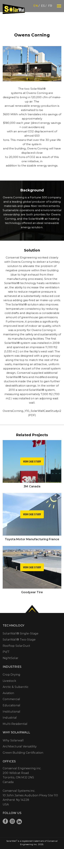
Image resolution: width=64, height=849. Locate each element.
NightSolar (10, 658)
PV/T (6, 652)
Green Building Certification (23, 752)
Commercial (11, 699)
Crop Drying (11, 674)
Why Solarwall (13, 740)
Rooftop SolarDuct (16, 645)
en (35, 5)
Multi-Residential (15, 724)
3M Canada (32, 486)
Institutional (11, 711)
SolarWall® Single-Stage (21, 633)
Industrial (10, 717)
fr (50, 5)
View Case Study (32, 461)
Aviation (8, 693)
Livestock (9, 681)
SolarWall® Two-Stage (19, 639)
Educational (11, 705)
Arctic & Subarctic (16, 687)
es (43, 5)
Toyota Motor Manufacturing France (32, 539)
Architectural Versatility (20, 746)
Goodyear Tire (32, 592)
